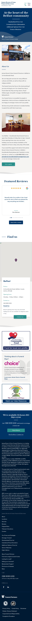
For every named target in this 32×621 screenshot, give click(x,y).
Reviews (4, 524)
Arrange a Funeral (7, 538)
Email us (6, 306)
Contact (4, 531)
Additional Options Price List (15, 27)
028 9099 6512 (10, 423)
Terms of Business (15, 29)
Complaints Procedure (8, 616)
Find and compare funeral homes (11, 556)
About (3, 516)
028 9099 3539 (7, 303)
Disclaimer (23, 608)
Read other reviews (16, 222)
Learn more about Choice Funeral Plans (14, 378)
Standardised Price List (15, 22)
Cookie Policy (15, 608)
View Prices (16, 430)
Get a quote (8, 164)
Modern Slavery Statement (9, 611)
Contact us (20, 317)
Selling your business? (8, 561)
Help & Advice (5, 550)
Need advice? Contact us (16, 434)
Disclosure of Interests (8, 566)
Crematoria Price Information (15, 24)
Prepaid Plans (5, 526)
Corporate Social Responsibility (10, 613)
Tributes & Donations (7, 529)
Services (4, 521)
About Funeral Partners (8, 554)
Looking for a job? (6, 559)
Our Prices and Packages (8, 535)
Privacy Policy (6, 608)
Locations (4, 519)
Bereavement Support (8, 564)
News (3, 569)
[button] (9, 217)
